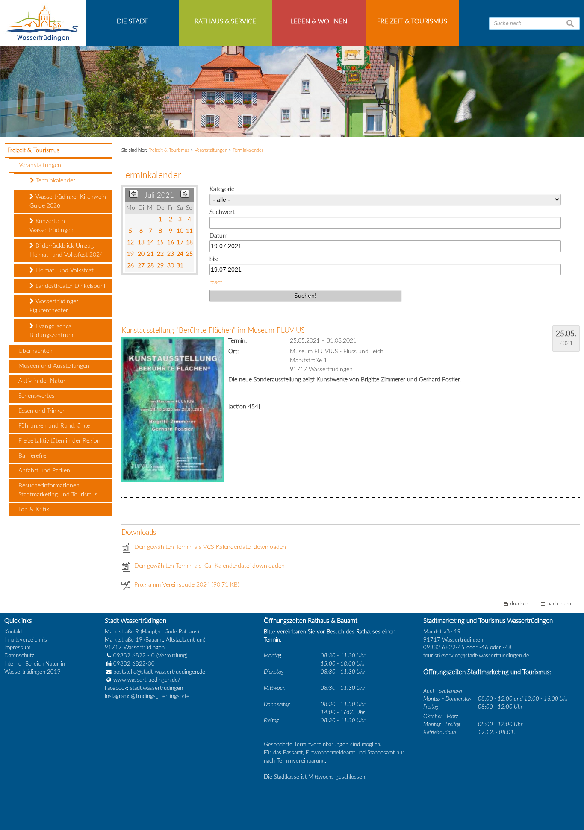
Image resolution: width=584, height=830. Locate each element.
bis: (213, 259)
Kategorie (221, 189)
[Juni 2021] (133, 195)
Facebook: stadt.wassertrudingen (144, 688)
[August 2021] (184, 195)
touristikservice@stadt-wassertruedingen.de (476, 655)
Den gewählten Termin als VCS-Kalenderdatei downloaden (210, 547)
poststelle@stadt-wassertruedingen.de (159, 672)
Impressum (17, 647)
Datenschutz (19, 655)
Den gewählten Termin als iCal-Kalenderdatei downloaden (209, 566)
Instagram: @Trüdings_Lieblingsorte (147, 696)
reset (215, 282)
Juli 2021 (159, 195)
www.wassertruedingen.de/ (146, 680)
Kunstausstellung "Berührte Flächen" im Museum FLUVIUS (213, 330)
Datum (218, 236)
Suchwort (222, 212)
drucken (519, 603)
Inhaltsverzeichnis (25, 639)
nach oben (559, 603)
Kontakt (13, 631)
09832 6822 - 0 (134, 655)
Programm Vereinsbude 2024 (186, 585)
